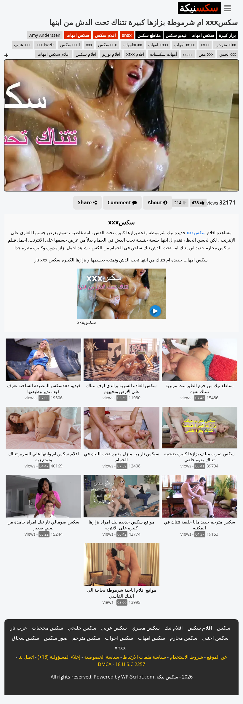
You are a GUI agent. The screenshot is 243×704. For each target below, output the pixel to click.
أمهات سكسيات (163, 54)
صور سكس (56, 637)
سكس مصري (146, 627)
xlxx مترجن (225, 44)
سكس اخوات (119, 637)
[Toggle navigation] (230, 7)
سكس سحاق (25, 637)
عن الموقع (217, 657)
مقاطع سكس (149, 35)
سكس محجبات (47, 627)
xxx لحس (227, 54)
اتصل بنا (26, 657)
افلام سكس (105, 35)
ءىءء (188, 54)
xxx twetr (45, 44)
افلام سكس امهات (53, 54)
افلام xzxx (135, 54)
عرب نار (18, 627)
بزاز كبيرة (227, 35)
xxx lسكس (70, 44)
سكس (223, 627)
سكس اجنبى (215, 637)
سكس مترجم (86, 637)
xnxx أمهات (184, 44)
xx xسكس (107, 44)
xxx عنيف (22, 44)
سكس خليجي (82, 627)
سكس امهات (202, 35)
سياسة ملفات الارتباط (144, 657)
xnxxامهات (132, 44)
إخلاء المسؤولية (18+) (59, 657)
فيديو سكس (176, 35)
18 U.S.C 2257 (130, 664)
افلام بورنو (111, 54)
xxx (89, 44)
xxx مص (206, 54)
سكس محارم (183, 637)
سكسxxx (196, 232)
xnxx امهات (158, 44)
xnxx (127, 35)
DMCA (104, 664)
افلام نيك (173, 627)
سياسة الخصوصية (101, 657)
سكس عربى (114, 627)
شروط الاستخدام (186, 657)
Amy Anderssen (44, 35)
